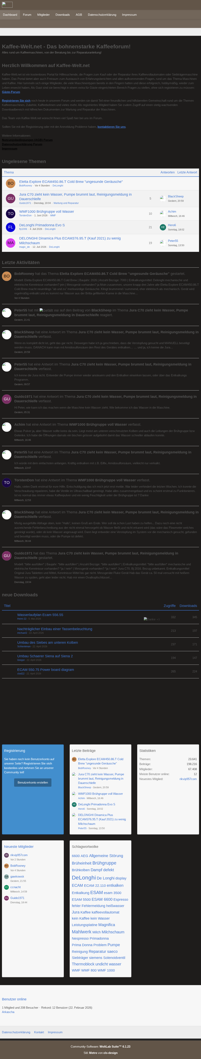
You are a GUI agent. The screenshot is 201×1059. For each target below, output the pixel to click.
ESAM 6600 (102, 899)
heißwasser (115, 906)
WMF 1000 (106, 970)
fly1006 (23, 229)
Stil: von (101, 1052)
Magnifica (106, 925)
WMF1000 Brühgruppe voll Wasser (46, 212)
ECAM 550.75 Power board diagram (45, 670)
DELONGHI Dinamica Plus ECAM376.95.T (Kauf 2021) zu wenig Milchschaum (102, 819)
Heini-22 (21, 618)
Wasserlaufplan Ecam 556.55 (40, 615)
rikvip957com (188, 779)
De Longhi (105, 878)
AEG (84, 856)
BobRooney (25, 185)
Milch (96, 932)
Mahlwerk (81, 931)
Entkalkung (80, 893)
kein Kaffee (81, 918)
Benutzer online (14, 999)
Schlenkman (24, 646)
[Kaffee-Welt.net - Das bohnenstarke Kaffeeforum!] (7, 5)
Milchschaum (113, 932)
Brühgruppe (104, 863)
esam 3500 (112, 893)
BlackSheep (176, 196)
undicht (101, 964)
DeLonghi (58, 185)
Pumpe (114, 945)
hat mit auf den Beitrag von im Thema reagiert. (101, 312)
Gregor (21, 660)
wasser (115, 964)
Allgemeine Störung (106, 856)
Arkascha (8, 1012)
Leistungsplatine (84, 925)
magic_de (24, 247)
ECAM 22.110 (95, 886)
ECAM (77, 885)
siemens (95, 958)
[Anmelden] (186, 5)
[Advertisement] (100, 709)
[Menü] (196, 5)
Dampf (96, 870)
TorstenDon (25, 215)
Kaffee (85, 912)
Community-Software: (100, 1046)
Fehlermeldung (93, 906)
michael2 (22, 633)
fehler (76, 906)
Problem (100, 945)
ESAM (96, 892)
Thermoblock (83, 964)
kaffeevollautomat (105, 912)
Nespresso (80, 938)
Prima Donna (82, 945)
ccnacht (15, 887)
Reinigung (80, 952)
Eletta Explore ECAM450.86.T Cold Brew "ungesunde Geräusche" (71, 182)
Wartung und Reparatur (66, 203)
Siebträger (80, 958)
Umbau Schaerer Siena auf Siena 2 (45, 656)
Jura (75, 912)
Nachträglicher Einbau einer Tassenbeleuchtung (54, 629)
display (120, 878)
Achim (172, 211)
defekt (108, 870)
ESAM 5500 (81, 900)
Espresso (120, 900)
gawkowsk (17, 876)
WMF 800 (89, 970)
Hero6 (172, 225)
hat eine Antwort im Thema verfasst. (106, 334)
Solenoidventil (114, 958)
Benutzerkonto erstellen (33, 782)
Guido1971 (25, 203)
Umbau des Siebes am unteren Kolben (47, 643)
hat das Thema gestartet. (99, 274)
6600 (76, 856)
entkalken (115, 885)
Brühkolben (81, 870)
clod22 (21, 673)
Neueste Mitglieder (19, 847)
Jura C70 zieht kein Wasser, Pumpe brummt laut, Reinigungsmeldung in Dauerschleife (101, 779)
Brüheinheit (81, 863)
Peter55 (173, 240)
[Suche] (176, 5)
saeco (112, 951)
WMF (53, 215)
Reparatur (97, 951)
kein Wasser (100, 918)
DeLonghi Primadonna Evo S (42, 225)
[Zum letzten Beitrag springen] (163, 198)
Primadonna (99, 938)
